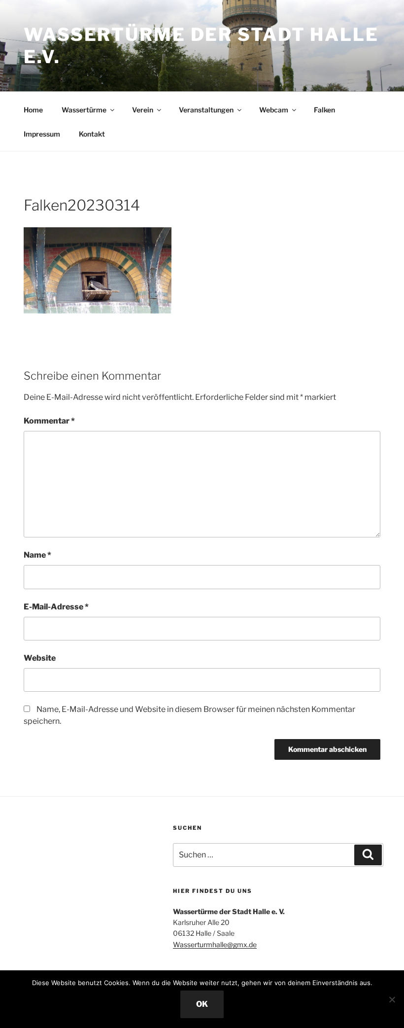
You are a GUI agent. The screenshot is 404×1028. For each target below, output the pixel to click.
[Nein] (392, 999)
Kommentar (49, 420)
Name (37, 555)
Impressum (42, 134)
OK (202, 1004)
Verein (142, 110)
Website (40, 658)
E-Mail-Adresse (56, 606)
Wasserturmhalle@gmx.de (215, 944)
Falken (324, 110)
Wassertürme (84, 110)
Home (33, 110)
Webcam (273, 110)
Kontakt (92, 134)
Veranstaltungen (206, 110)
